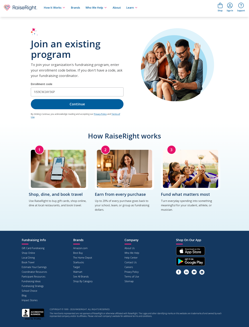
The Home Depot (82, 257)
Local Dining (28, 257)
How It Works (52, 7)
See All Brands (81, 276)
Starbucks (78, 262)
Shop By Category (82, 281)
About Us (129, 248)
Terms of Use (131, 276)
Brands (75, 7)
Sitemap (129, 281)
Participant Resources (33, 276)
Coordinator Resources (34, 271)
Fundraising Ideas (31, 281)
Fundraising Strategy (33, 286)
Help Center (131, 257)
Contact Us (130, 262)
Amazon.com (80, 248)
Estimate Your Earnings (34, 267)
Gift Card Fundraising (33, 248)
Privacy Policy (100, 114)
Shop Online (28, 252)
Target (76, 267)
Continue (77, 104)
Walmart (77, 271)
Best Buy (78, 252)
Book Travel (28, 262)
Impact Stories (30, 300)
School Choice (29, 290)
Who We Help (94, 7)
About (117, 7)
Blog (24, 295)
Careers (128, 267)
